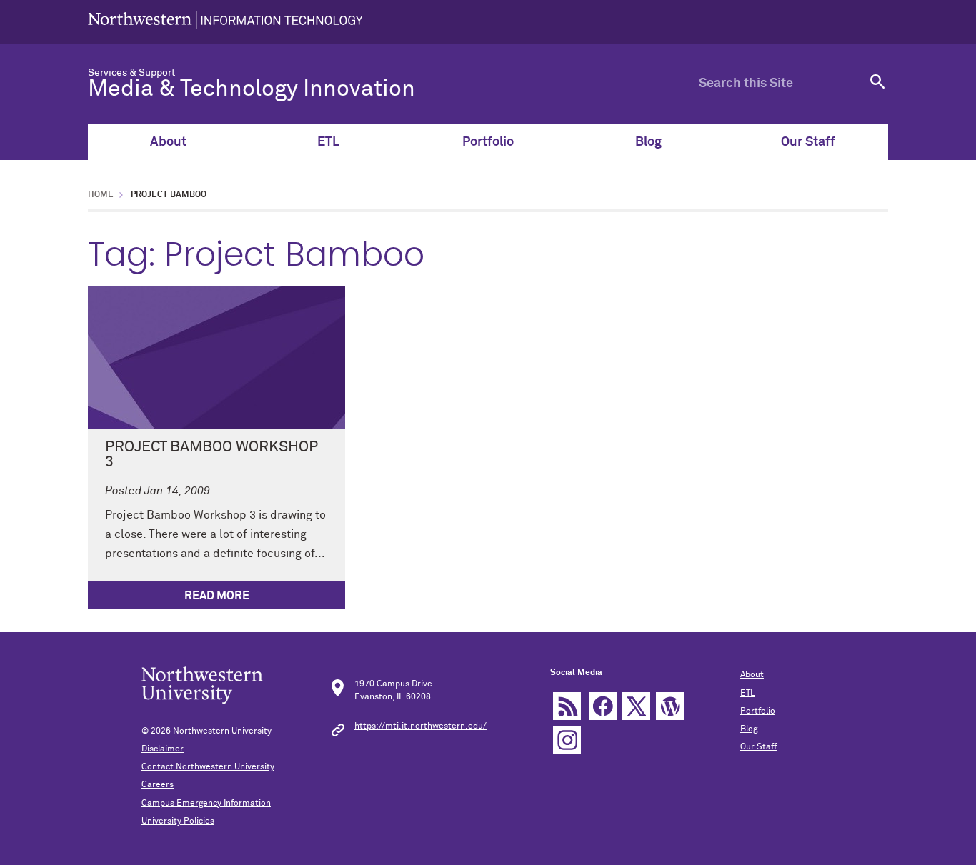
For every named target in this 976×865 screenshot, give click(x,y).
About (168, 142)
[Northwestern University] (225, 22)
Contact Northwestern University (207, 767)
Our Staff (808, 142)
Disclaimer (162, 749)
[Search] (875, 83)
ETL (328, 142)
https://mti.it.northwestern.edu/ (420, 726)
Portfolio (488, 142)
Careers (157, 785)
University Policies (177, 821)
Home (101, 195)
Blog (648, 142)
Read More (216, 595)
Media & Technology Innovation (251, 89)
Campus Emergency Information (206, 803)
